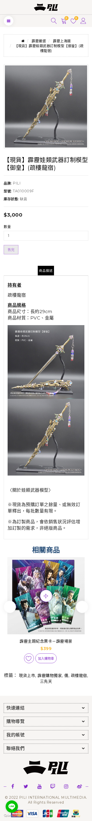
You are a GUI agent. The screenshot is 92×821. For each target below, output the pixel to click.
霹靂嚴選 (39, 41)
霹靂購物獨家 (50, 675)
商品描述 (46, 270)
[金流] (46, 813)
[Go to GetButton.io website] (12, 816)
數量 (7, 226)
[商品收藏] (29, 658)
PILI (17, 183)
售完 (11, 249)
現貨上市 (27, 675)
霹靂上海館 (62, 41)
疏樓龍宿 (17, 295)
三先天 (46, 681)
